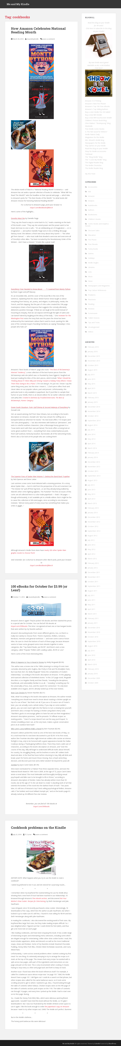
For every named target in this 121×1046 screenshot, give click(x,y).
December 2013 (94, 462)
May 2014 (91, 439)
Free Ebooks (93, 244)
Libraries (91, 267)
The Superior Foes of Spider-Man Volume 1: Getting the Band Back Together (40, 476)
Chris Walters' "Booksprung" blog (97, 123)
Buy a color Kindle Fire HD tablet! (97, 112)
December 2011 (94, 572)
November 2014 (94, 411)
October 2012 (93, 526)
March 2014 (92, 448)
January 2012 (93, 568)
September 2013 (94, 476)
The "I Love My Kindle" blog (95, 160)
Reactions (92, 299)
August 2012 (92, 535)
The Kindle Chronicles (93, 165)
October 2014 (93, 416)
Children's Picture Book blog (96, 120)
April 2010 (91, 660)
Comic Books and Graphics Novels (97, 225)
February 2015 (93, 397)
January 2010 (93, 673)
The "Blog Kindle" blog (93, 157)
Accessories (92, 187)
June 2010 (91, 655)
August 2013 (92, 480)
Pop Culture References (97, 290)
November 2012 (94, 522)
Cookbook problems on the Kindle (38, 827)
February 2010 (93, 669)
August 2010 (92, 646)
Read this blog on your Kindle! (96, 148)
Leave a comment (48, 39)
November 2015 (94, 361)
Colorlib (97, 1044)
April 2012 (91, 554)
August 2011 (92, 591)
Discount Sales (93, 230)
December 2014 (94, 407)
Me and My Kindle (18, 4)
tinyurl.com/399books (19, 626)
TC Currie (28, 834)
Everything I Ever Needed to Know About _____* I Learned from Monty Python (40, 289)
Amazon (91, 196)
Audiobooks (92, 205)
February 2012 (93, 563)
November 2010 (94, 632)
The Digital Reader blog (94, 162)
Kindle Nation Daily (92, 134)
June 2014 (91, 434)
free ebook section (39, 898)
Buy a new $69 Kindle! (93, 115)
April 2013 (91, 499)
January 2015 (93, 402)
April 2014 (91, 443)
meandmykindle (33, 39)
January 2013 (93, 512)
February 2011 (93, 618)
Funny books (93, 249)
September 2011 (94, 586)
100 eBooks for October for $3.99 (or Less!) (39, 588)
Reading (91, 304)
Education (92, 235)
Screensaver (92, 313)
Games (91, 253)
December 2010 (94, 627)
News (90, 281)
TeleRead (88, 154)
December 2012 (94, 517)
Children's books (94, 219)
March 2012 (92, 558)
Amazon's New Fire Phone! (95, 104)
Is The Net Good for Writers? (96, 132)
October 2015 (93, 365)
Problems (91, 295)
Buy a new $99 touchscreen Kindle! (98, 118)
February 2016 (93, 347)
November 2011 (94, 577)
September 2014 (94, 420)
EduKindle (89, 126)
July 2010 (91, 650)
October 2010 (93, 637)
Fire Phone (92, 240)
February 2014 (93, 453)
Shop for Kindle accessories (95, 151)
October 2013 (93, 471)
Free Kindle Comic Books (94, 129)
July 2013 (91, 485)
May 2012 (91, 549)
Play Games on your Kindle (95, 146)
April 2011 (91, 609)
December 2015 (94, 356)
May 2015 (91, 384)
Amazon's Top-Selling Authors (96, 109)
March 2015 (92, 393)
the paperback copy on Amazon (57, 1006)
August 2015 (92, 370)
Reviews (91, 309)
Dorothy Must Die (18, 218)
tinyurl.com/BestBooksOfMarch (41, 207)
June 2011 (91, 600)
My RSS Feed (90, 174)
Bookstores (92, 214)
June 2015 (91, 379)
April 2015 (91, 388)
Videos (90, 332)
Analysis (91, 201)
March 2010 (92, 664)
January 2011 (93, 623)
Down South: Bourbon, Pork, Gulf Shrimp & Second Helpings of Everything (39, 407)
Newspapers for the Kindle (95, 143)
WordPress (112, 1044)
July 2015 (91, 374)
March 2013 (92, 503)
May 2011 (91, 604)
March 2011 (92, 614)
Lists (90, 272)
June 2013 (91, 489)
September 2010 (94, 641)
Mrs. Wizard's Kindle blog (94, 140)
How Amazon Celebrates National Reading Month (38, 30)
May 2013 (91, 494)
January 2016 (93, 351)
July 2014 (91, 430)
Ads (89, 191)
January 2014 (93, 457)
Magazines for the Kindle (94, 137)
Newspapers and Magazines (99, 286)
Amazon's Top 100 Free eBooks (97, 106)
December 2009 (94, 678)
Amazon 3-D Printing (93, 101)
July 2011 (91, 595)
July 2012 (91, 540)
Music (90, 276)
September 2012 (94, 531)
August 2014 (92, 425)
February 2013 (93, 508)
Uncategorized (93, 327)
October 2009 (93, 683)
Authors (91, 210)
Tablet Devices (93, 318)
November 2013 (94, 466)
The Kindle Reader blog (94, 168)
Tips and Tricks (94, 322)
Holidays (91, 258)
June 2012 (91, 545)
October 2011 (93, 581)
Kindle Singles (93, 263)
